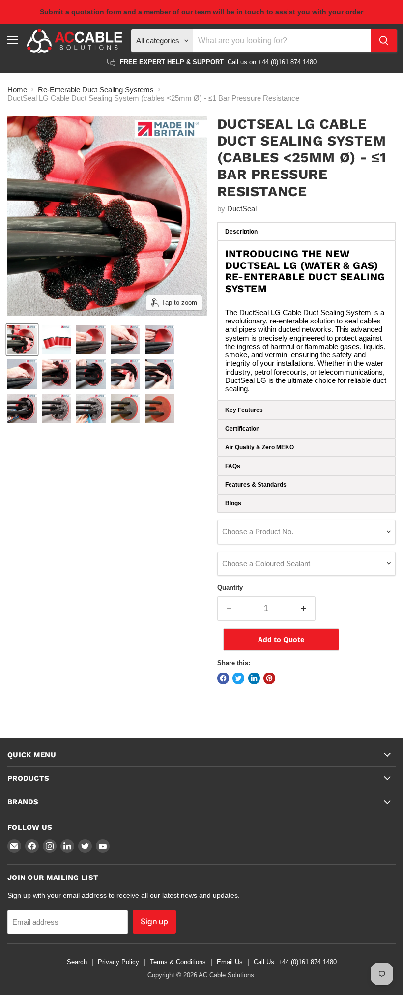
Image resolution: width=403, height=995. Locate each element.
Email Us (230, 962)
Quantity (230, 587)
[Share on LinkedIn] (254, 678)
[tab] (306, 231)
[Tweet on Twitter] (238, 678)
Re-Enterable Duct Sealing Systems (96, 90)
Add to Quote (281, 639)
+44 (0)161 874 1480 (287, 62)
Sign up (154, 921)
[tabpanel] (306, 320)
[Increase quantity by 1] (303, 608)
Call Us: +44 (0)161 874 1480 (295, 962)
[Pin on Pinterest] (269, 678)
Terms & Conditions (178, 962)
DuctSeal (242, 209)
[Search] (384, 40)
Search (77, 962)
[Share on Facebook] (223, 678)
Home (17, 90)
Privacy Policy (118, 962)
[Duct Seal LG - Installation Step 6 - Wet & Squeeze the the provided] (91, 408)
